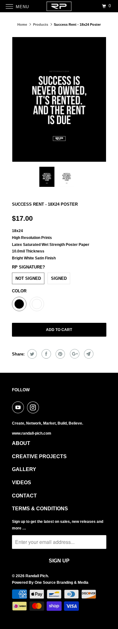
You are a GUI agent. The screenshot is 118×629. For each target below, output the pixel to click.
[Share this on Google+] (73, 354)
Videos (21, 482)
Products (40, 24)
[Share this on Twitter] (31, 354)
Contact (24, 495)
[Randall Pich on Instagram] (34, 407)
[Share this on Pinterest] (59, 354)
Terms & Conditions (40, 508)
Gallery (24, 469)
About (21, 443)
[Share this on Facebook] (45, 354)
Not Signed (28, 278)
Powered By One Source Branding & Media (50, 582)
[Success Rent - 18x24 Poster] (59, 99)
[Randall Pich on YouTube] (19, 407)
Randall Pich (36, 576)
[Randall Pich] (59, 6)
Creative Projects (39, 456)
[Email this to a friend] (87, 354)
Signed (59, 278)
